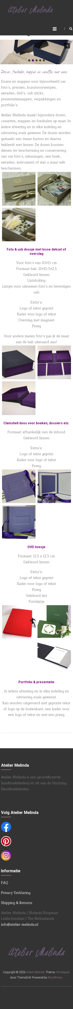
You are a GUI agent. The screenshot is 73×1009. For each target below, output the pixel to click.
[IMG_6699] (18, 189)
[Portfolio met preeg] (18, 622)
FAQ (4, 883)
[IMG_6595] (54, 362)
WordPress (55, 977)
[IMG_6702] (54, 189)
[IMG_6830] (54, 486)
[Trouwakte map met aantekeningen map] (54, 621)
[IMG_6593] (18, 362)
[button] (67, 46)
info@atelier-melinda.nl (19, 925)
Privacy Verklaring (15, 893)
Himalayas (63, 972)
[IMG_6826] (18, 522)
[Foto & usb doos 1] (18, 225)
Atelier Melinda (35, 972)
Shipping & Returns (16, 903)
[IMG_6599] (18, 398)
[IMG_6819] (18, 486)
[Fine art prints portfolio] (54, 657)
